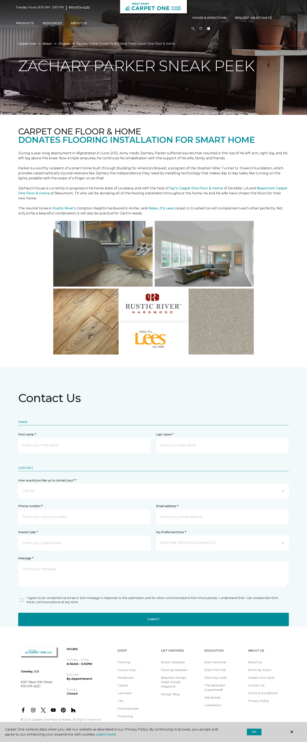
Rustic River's (64, 208)
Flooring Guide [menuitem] (215, 678)
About (47, 44)
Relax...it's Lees (161, 208)
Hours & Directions (209, 18)
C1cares (64, 44)
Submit (153, 619)
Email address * (167, 506)
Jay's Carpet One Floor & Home (196, 188)
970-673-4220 (79, 7)
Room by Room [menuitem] (259, 670)
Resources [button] (52, 23)
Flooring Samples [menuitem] (174, 670)
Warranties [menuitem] (212, 697)
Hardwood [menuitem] (125, 678)
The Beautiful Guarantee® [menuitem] (214, 688)
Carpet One (27, 44)
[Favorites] (201, 28)
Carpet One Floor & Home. (52, 720)
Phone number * (30, 506)
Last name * (164, 434)
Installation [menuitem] (213, 705)
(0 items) (208, 28)
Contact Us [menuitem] (256, 685)
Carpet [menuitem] (123, 685)
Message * (25, 558)
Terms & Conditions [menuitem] (263, 693)
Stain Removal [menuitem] (215, 662)
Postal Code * (28, 532)
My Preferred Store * (171, 532)
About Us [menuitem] (255, 662)
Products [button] (25, 23)
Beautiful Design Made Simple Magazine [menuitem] (173, 682)
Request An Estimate (253, 18)
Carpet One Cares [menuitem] (261, 678)
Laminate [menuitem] (125, 693)
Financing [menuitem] (125, 716)
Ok (254, 732)
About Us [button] (79, 23)
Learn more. (106, 734)
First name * (27, 434)
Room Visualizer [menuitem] (173, 662)
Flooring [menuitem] (124, 662)
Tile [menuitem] (120, 701)
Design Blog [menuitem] (170, 694)
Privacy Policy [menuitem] (258, 701)
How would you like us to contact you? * (47, 480)
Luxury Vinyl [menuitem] (127, 670)
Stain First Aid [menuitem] (215, 670)
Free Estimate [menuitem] (128, 708)
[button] (193, 28)
